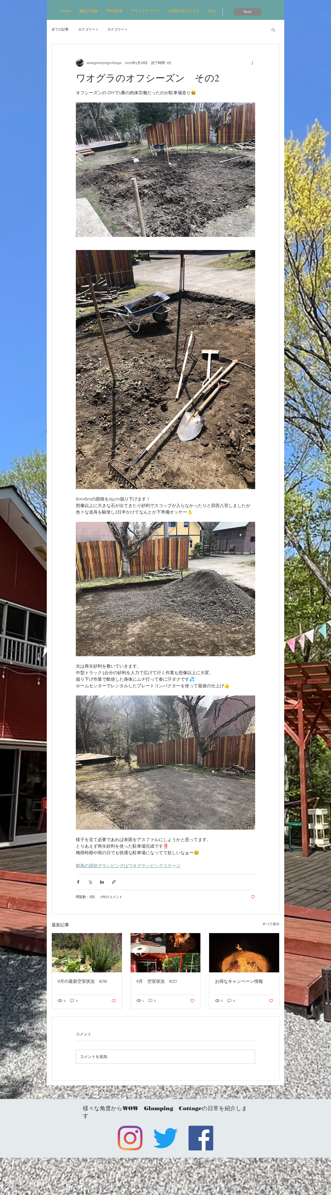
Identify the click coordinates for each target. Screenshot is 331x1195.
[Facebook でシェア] (78, 882)
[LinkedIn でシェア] (102, 882)
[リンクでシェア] (113, 882)
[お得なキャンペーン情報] (244, 952)
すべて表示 (270, 924)
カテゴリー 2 (117, 29)
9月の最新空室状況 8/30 (82, 981)
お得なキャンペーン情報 (239, 981)
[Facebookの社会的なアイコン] (201, 1138)
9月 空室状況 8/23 (156, 981)
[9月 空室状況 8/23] (166, 952)
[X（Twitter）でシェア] (90, 882)
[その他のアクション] (252, 63)
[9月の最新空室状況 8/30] (87, 952)
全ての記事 (60, 29)
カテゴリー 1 (88, 29)
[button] (273, 29)
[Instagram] (130, 1138)
